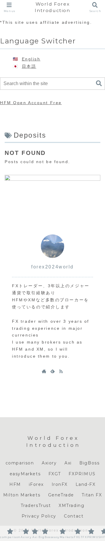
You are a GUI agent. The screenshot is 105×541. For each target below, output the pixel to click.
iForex (36, 484)
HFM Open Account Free (31, 102)
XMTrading (71, 505)
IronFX (60, 484)
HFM (15, 484)
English (31, 59)
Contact (73, 516)
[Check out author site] (44, 371)
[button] (99, 83)
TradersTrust (36, 505)
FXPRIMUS (82, 473)
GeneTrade (61, 495)
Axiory (49, 463)
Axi (68, 463)
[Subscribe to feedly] (52, 371)
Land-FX (86, 484)
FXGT (54, 473)
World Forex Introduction (52, 7)
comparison (20, 463)
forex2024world (52, 266)
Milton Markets (21, 495)
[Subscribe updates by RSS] (61, 371)
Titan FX (92, 495)
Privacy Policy (39, 516)
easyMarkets (25, 473)
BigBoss (89, 463)
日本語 (29, 66)
